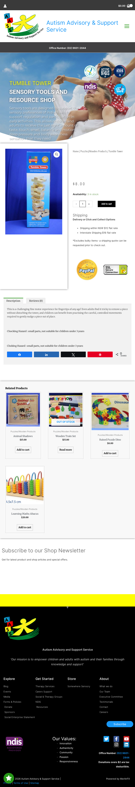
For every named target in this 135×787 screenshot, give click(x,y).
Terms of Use (20, 783)
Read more (65, 449)
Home (76, 151)
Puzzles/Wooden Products (94, 151)
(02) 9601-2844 (76, 48)
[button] (56, 154)
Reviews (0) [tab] (36, 300)
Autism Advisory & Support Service (82, 26)
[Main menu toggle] (126, 26)
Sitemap (34, 783)
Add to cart (106, 203)
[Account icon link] (5, 6)
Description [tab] (13, 300)
